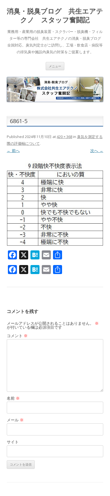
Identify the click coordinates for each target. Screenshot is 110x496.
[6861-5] (55, 203)
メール (15, 419)
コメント (17, 335)
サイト (13, 441)
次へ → (96, 150)
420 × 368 (64, 136)
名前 (13, 398)
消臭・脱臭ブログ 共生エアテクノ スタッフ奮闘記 (55, 15)
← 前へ (13, 150)
